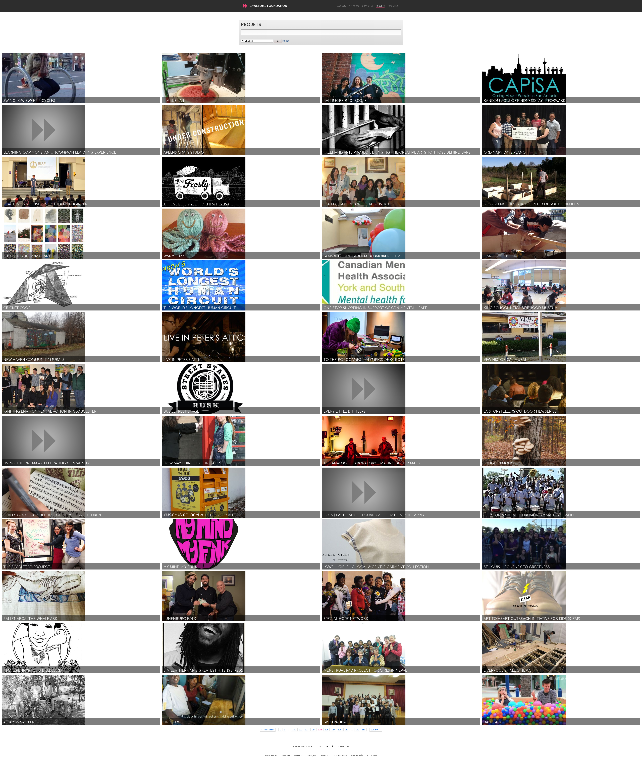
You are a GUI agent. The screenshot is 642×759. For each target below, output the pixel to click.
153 (363, 729)
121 (294, 729)
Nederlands (340, 755)
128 (339, 729)
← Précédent (267, 729)
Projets (380, 6)
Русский (372, 755)
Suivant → (376, 729)
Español (298, 755)
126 (326, 729)
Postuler (393, 6)
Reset (285, 40)
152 (357, 729)
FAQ (320, 746)
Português (357, 755)
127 (333, 729)
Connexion (343, 746)
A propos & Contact (303, 746)
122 (300, 729)
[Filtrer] (278, 41)
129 (346, 729)
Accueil (341, 6)
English (286, 755)
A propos (354, 6)
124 (313, 729)
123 (306, 729)
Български (271, 755)
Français (311, 755)
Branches (367, 6)
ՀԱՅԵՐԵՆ (325, 755)
